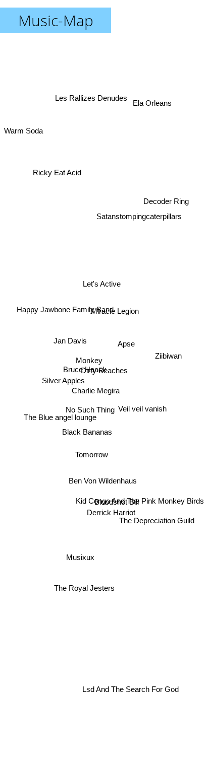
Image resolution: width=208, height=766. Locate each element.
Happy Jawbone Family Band (66, 297)
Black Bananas (86, 427)
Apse (124, 343)
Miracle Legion (111, 291)
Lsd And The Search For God (135, 676)
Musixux (80, 560)
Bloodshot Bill (118, 492)
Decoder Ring (166, 201)
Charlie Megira (96, 396)
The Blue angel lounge (60, 415)
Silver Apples (61, 385)
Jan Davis (70, 349)
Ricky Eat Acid (61, 159)
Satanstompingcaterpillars (140, 220)
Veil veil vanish (141, 407)
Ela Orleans (152, 101)
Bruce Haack (84, 368)
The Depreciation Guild (156, 513)
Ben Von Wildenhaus (103, 482)
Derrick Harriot (105, 548)
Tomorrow (83, 455)
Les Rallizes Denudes (91, 103)
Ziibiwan (169, 353)
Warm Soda (23, 114)
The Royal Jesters (87, 598)
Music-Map (55, 20)
